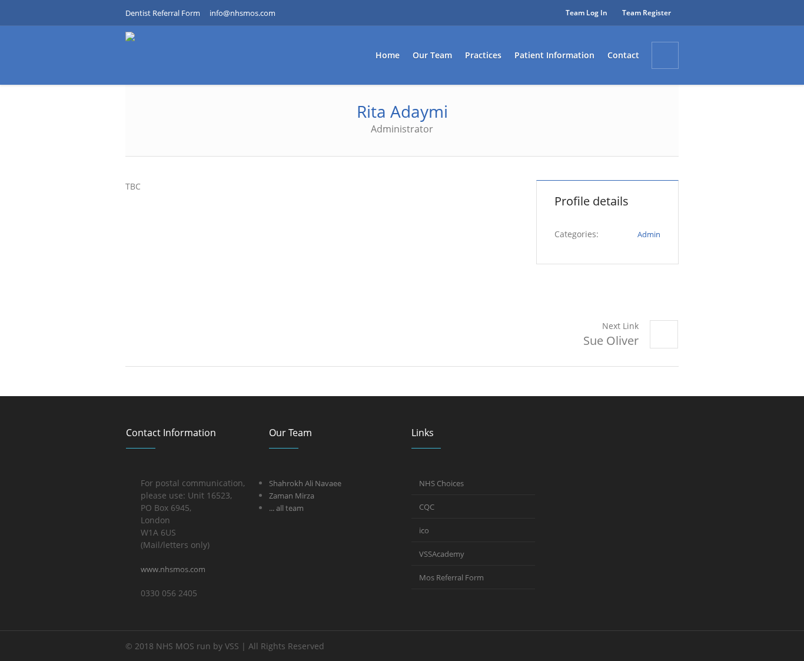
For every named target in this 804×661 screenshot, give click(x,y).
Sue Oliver (611, 340)
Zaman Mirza (291, 495)
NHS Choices (441, 483)
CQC (426, 506)
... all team (286, 508)
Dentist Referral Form (162, 13)
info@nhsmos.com (242, 13)
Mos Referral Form (451, 577)
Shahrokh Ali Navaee (305, 483)
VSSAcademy (441, 554)
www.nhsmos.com (173, 569)
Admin (648, 234)
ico (424, 530)
